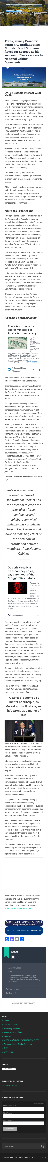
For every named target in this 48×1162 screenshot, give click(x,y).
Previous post (13, 989)
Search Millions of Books (14, 1032)
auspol (33, 976)
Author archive (13, 957)
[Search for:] (24, 1146)
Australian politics (15, 980)
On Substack (9, 1052)
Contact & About (10, 1025)
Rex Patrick (12, 982)
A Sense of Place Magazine (19, 976)
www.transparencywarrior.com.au (19, 908)
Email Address (9, 1106)
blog (10, 972)
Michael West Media (31, 980)
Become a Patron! (9, 1085)
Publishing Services (12, 1028)
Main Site (7, 1036)
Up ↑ (44, 1157)
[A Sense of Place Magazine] (24, 8)
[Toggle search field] (44, 29)
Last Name (7, 1120)
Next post (12, 993)
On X (6, 1048)
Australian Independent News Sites (22, 978)
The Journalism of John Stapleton (18, 1044)
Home (6, 1021)
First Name (7, 1113)
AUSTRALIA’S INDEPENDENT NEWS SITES (21, 1040)
